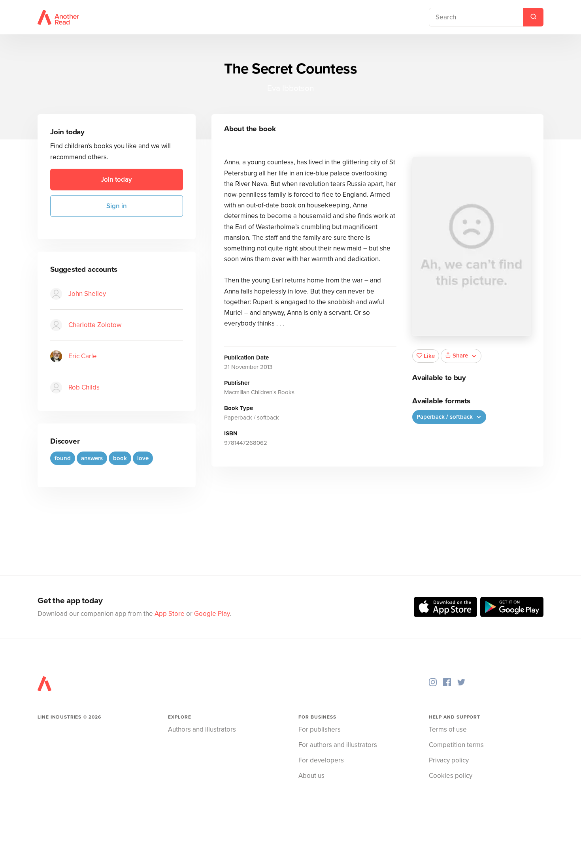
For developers (321, 760)
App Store (170, 614)
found (63, 458)
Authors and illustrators (202, 729)
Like (429, 355)
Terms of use (448, 729)
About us (311, 775)
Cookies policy (450, 775)
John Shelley (87, 294)
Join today (116, 179)
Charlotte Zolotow (94, 325)
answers (92, 458)
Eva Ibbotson (290, 88)
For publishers (319, 729)
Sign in (116, 206)
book (120, 458)
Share (460, 355)
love (143, 458)
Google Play (212, 614)
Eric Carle (82, 356)
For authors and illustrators (337, 745)
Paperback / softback (445, 416)
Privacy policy (449, 760)
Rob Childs (84, 387)
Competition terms (456, 745)
